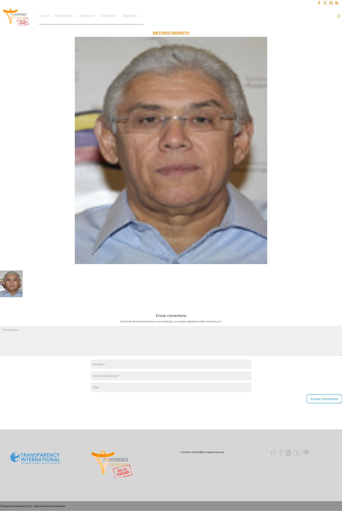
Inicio (42, 16)
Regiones (129, 16)
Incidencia (108, 16)
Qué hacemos (63, 16)
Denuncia (87, 16)
